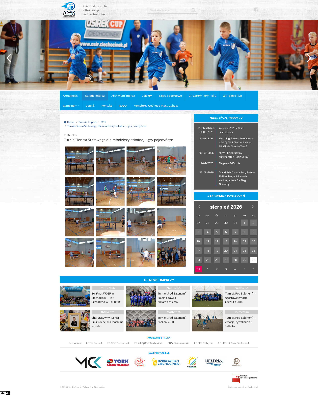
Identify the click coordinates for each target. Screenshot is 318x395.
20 (226, 250)
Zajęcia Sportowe (170, 95)
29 (244, 260)
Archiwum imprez (123, 95)
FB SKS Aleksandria (178, 343)
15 (244, 241)
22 (244, 250)
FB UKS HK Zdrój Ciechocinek (233, 343)
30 (253, 260)
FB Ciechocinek (94, 343)
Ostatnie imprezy (159, 280)
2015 (103, 121)
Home (70, 121)
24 (198, 260)
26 (216, 260)
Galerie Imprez (95, 95)
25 (207, 260)
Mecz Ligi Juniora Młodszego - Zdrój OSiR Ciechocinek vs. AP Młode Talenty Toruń (236, 142)
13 (225, 241)
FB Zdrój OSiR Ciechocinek (148, 343)
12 (216, 241)
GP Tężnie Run (232, 95)
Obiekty (147, 95)
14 (235, 241)
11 (207, 241)
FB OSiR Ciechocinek (118, 343)
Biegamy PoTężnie (229, 163)
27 (226, 260)
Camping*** (71, 105)
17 (198, 250)
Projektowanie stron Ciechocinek (243, 387)
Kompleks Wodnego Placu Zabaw (155, 105)
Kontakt (106, 105)
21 (235, 250)
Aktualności (70, 95)
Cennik (90, 105)
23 (253, 250)
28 (235, 260)
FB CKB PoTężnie (203, 343)
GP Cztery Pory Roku (202, 95)
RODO (123, 105)
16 (253, 241)
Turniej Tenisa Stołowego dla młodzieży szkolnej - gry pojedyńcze (106, 125)
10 (198, 241)
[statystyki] (5, 392)
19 (216, 250)
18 (207, 250)
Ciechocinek (75, 343)
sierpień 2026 (226, 207)
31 (198, 269)
